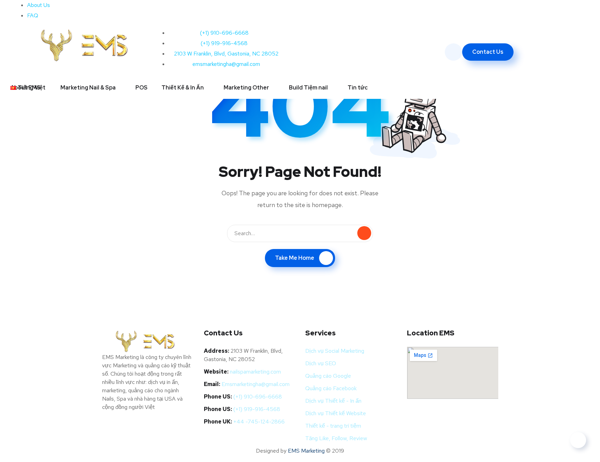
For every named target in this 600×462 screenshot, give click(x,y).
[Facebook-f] (312, 8)
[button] (30, 87)
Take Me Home (294, 258)
